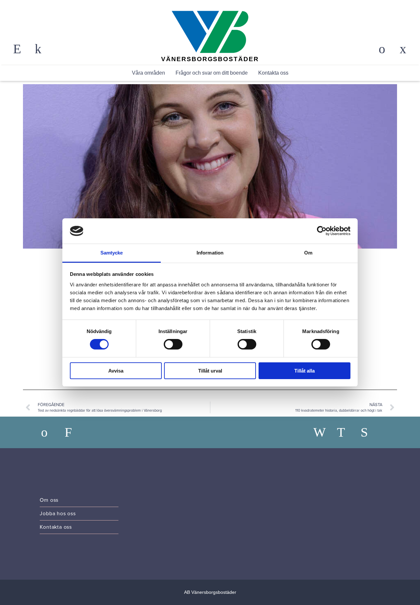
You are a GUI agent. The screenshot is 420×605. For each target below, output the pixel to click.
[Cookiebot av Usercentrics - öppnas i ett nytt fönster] (321, 231)
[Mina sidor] (381, 49)
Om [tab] (308, 252)
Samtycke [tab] (111, 252)
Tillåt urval (210, 371)
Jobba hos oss (57, 513)
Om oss (49, 500)
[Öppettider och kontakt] (38, 49)
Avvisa (115, 371)
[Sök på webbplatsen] (17, 49)
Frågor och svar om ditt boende (212, 73)
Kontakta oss (273, 73)
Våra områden (148, 73)
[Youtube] (369, 432)
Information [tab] (210, 252)
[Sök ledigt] (73, 432)
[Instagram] (346, 432)
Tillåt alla (304, 371)
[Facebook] (322, 432)
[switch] (173, 344)
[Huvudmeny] (402, 49)
